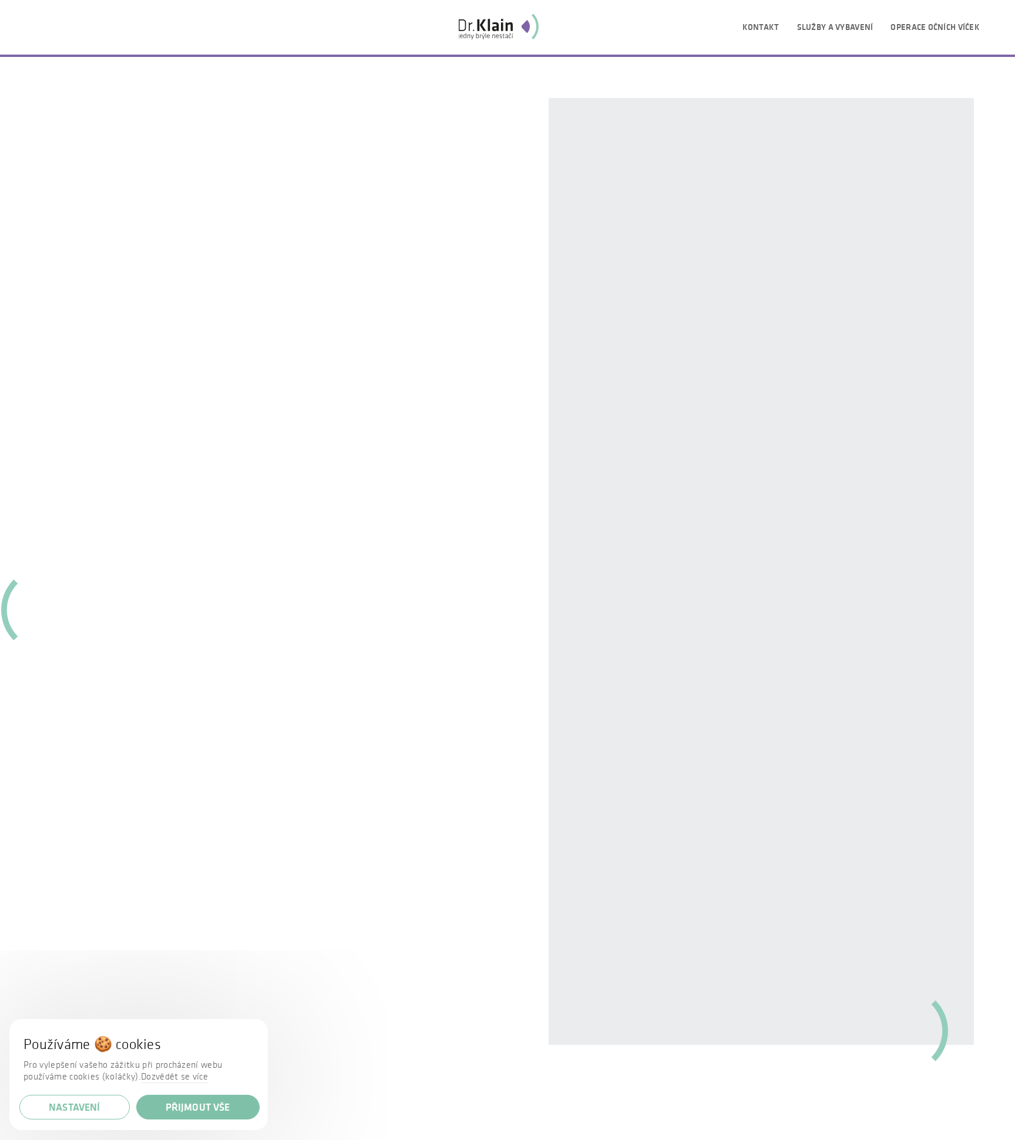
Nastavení (74, 1107)
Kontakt (760, 27)
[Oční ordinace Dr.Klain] (499, 26)
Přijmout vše (198, 1107)
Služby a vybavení (835, 27)
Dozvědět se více (174, 1076)
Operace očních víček (935, 27)
